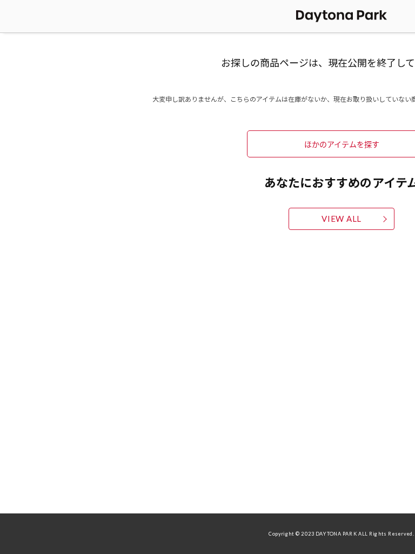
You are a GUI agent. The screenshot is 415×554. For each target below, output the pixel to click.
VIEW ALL (342, 218)
